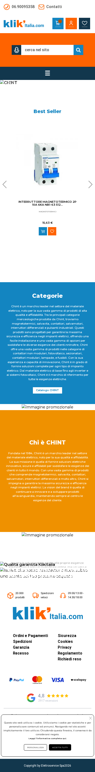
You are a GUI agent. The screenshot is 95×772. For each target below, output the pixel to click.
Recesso (21, 653)
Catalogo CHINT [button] (47, 390)
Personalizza (35, 747)
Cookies (65, 641)
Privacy (64, 647)
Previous (6, 185)
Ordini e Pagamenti (30, 635)
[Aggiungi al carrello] (43, 231)
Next (89, 185)
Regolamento (70, 653)
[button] (16, 50)
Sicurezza (67, 635)
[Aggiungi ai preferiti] (52, 231)
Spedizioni (22, 641)
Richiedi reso (69, 659)
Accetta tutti (60, 747)
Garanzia (21, 647)
